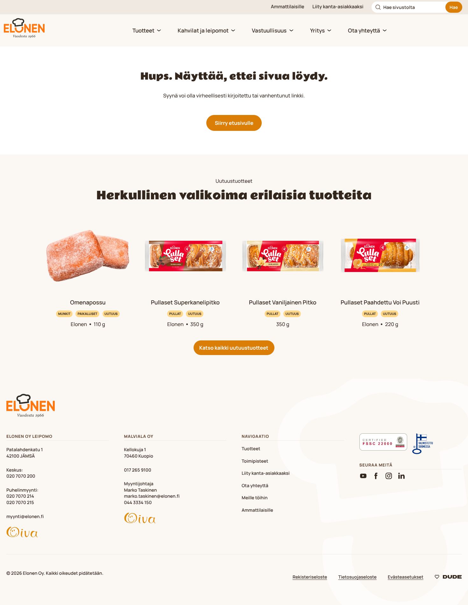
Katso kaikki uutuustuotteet (233, 347)
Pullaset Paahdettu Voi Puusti (380, 302)
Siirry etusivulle (234, 122)
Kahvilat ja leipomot (203, 30)
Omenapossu (87, 302)
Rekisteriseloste (310, 577)
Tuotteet (143, 30)
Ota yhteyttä (364, 30)
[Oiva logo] (57, 533)
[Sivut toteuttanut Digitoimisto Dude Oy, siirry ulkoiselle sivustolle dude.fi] (448, 578)
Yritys (317, 30)
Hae (454, 7)
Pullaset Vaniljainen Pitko (282, 302)
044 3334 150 (138, 503)
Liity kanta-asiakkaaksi (337, 7)
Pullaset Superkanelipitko (185, 302)
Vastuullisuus (269, 30)
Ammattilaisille (287, 7)
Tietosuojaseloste (357, 577)
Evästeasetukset (405, 577)
